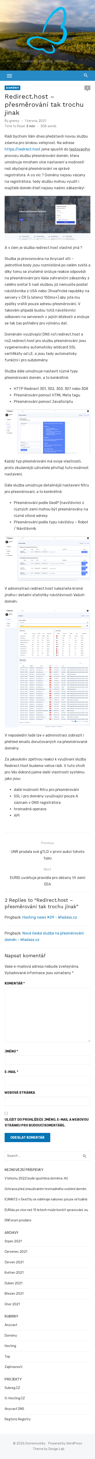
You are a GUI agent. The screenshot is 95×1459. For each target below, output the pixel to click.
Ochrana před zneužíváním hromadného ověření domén (45, 1189)
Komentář (15, 983)
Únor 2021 (12, 1304)
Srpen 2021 (13, 1241)
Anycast (11, 1325)
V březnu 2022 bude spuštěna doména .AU (36, 1178)
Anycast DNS (14, 1409)
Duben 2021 (13, 1283)
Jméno (11, 1051)
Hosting (10, 1346)
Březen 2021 (14, 1294)
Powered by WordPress (65, 1443)
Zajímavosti (13, 1367)
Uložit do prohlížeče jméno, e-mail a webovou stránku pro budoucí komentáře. (47, 1122)
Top (7, 1357)
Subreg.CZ (12, 1388)
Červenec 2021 (16, 1252)
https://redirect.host (22, 149)
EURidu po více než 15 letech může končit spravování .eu (46, 1210)
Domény (12, 87)
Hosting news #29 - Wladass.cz (49, 917)
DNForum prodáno (18, 1220)
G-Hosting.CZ (15, 1398)
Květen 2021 (14, 1273)
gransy (14, 121)
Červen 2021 (14, 1262)
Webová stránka (20, 1093)
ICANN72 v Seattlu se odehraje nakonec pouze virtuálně (46, 1199)
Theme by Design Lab (48, 1449)
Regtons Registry (18, 1419)
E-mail (11, 1072)
